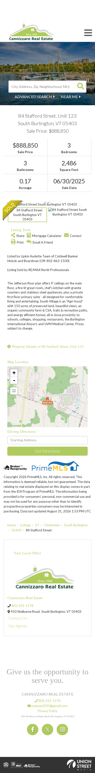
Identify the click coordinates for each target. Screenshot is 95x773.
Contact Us (17, 618)
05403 (16, 530)
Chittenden (52, 525)
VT (37, 525)
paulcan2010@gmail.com (49, 706)
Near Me (69, 96)
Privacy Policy (47, 711)
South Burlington (76, 525)
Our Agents (17, 625)
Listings (25, 525)
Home (11, 525)
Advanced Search (33, 96)
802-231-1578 (22, 606)
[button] (80, 86)
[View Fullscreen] (14, 391)
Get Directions (47, 451)
